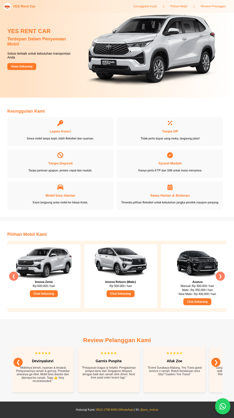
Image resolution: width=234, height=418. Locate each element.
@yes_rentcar (149, 409)
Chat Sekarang (43, 293)
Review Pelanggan (213, 6)
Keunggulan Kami (145, 6)
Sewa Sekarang (22, 66)
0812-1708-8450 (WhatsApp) (115, 409)
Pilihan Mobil (178, 6)
